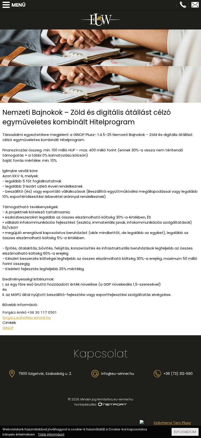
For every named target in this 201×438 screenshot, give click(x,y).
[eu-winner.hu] (100, 20)
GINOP (8, 327)
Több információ (51, 434)
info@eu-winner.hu (195, 5)
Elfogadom (185, 431)
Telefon (182, 5)
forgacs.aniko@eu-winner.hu (26, 317)
